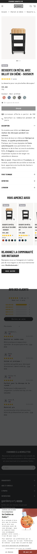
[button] (6, 79)
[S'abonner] (33, 467)
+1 (36, 241)
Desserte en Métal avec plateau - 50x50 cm (25, 227)
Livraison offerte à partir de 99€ (20, 114)
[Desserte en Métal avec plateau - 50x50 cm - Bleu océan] (26, 240)
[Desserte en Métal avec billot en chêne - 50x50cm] (9, 212)
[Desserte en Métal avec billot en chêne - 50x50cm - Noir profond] (12, 240)
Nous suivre (10, 271)
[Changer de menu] (2, 6)
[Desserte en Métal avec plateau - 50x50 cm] (25, 212)
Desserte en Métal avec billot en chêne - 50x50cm (9, 227)
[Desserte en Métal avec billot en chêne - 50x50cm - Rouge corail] (3, 240)
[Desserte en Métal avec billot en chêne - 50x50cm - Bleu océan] (15, 240)
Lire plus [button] (7, 393)
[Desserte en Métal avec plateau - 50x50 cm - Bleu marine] (20, 240)
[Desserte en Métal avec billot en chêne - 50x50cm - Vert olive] (9, 240)
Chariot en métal (17, 12)
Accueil (4, 12)
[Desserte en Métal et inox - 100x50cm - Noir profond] (36, 238)
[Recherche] (31, 6)
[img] (8, 336)
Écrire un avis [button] (18, 319)
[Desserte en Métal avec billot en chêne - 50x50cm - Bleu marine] (6, 240)
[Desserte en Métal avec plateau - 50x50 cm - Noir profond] (23, 240)
